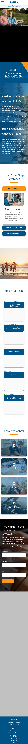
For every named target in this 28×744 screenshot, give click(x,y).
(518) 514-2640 (16, 722)
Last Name (4, 561)
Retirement (14, 739)
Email (3, 571)
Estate (14, 742)
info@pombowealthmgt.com (14, 733)
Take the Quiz (7, 581)
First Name (5, 551)
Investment (14, 740)
